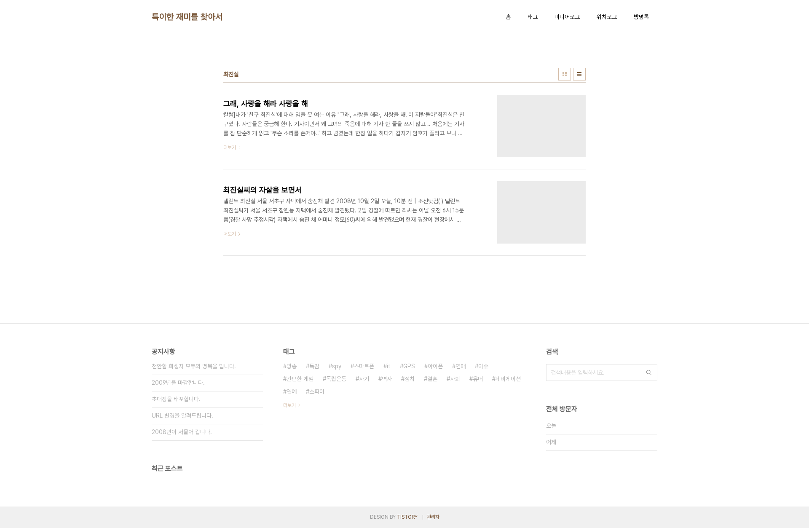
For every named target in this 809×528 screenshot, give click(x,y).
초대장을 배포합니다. (176, 399)
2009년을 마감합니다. (178, 382)
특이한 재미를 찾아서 (187, 17)
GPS (409, 366)
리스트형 (579, 74)
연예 (292, 391)
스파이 (316, 391)
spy (336, 366)
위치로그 (607, 16)
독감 (314, 366)
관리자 (433, 517)
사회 (455, 378)
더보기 (289, 405)
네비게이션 (508, 378)
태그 (533, 16)
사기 (364, 378)
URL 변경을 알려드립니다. (182, 415)
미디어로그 (567, 16)
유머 (478, 378)
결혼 (432, 378)
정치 (409, 378)
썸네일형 (564, 74)
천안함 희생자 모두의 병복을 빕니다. (194, 366)
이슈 (483, 366)
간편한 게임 (300, 378)
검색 (649, 373)
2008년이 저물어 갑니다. (182, 432)
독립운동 (336, 378)
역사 (387, 378)
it (389, 366)
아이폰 (435, 366)
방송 (292, 366)
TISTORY (407, 517)
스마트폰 (364, 366)
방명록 (641, 16)
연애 (460, 366)
